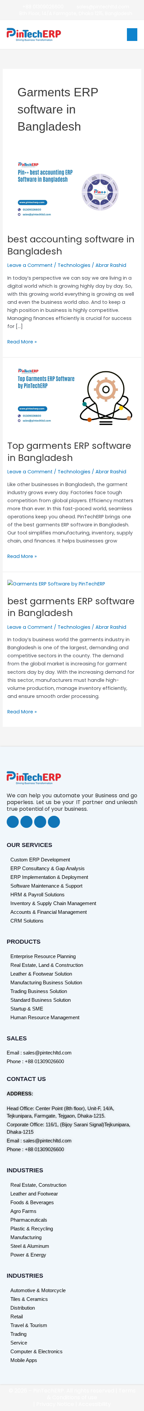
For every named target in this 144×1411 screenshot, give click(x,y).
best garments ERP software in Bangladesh (71, 607)
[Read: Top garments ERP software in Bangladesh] (71, 398)
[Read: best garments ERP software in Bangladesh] (56, 583)
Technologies (74, 265)
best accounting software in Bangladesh (71, 245)
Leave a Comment (30, 265)
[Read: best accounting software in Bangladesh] (71, 192)
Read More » (22, 341)
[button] (132, 34)
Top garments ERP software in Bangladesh (69, 451)
